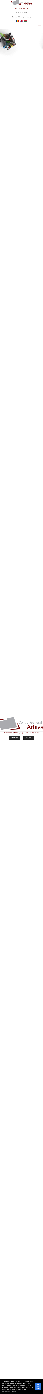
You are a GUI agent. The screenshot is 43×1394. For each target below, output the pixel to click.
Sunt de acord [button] (38, 1386)
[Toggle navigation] (39, 25)
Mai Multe (15, 738)
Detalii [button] (14, 1391)
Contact (29, 738)
